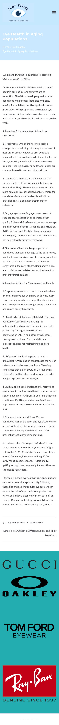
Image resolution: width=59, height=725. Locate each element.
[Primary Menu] (53, 12)
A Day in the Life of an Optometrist (24, 522)
